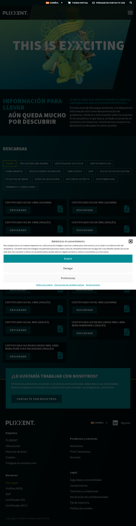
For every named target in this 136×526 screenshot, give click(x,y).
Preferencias (68, 278)
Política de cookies (44, 284)
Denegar (68, 268)
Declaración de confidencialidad (69, 284)
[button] (130, 241)
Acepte (68, 258)
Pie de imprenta (93, 284)
